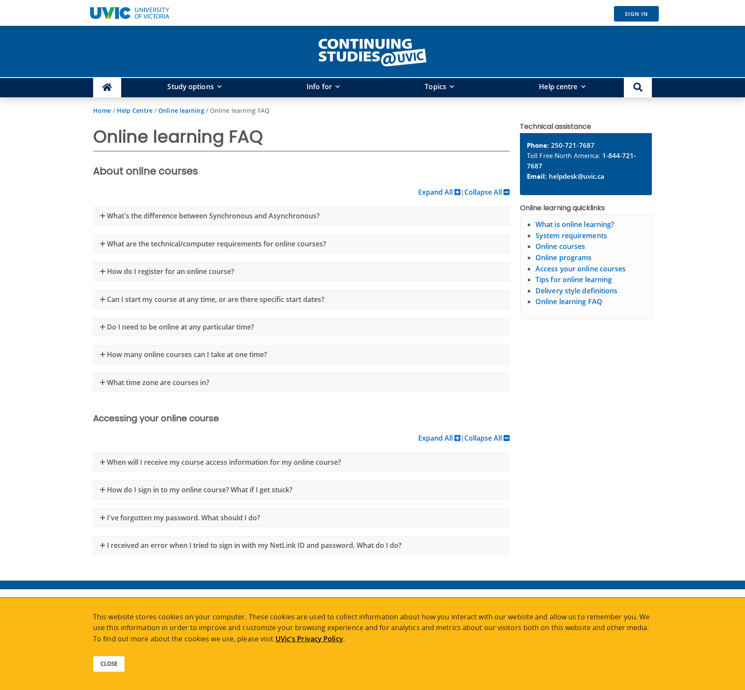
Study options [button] (190, 86)
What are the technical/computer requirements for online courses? (215, 244)
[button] (638, 87)
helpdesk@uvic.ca (577, 176)
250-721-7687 (573, 145)
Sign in (636, 14)
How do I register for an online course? (169, 271)
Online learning (181, 110)
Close (108, 664)
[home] (372, 51)
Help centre (558, 86)
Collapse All (484, 192)
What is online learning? (574, 224)
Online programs (563, 257)
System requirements (571, 235)
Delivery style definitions (576, 290)
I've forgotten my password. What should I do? (182, 517)
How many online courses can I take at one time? (186, 354)
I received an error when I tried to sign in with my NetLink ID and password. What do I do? (253, 545)
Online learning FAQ (568, 301)
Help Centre (135, 110)
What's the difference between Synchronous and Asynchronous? (212, 216)
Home (102, 110)
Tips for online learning (573, 279)
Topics (435, 86)
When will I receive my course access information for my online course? (223, 462)
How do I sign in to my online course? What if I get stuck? (198, 489)
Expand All (436, 192)
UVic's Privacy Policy (309, 638)
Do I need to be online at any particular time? (179, 327)
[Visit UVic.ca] (129, 13)
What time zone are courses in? (157, 382)
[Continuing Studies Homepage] (107, 87)
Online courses (560, 246)
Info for (319, 86)
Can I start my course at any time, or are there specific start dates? (214, 299)
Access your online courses (580, 269)
